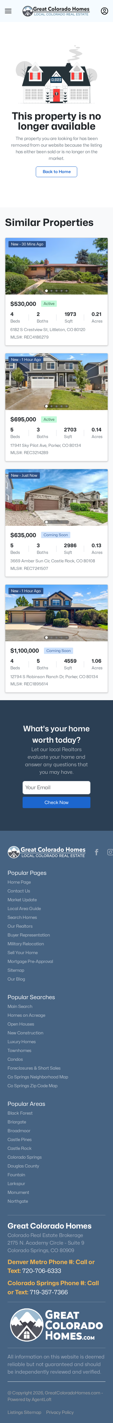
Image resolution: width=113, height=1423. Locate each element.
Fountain (16, 1174)
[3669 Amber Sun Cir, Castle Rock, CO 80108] (56, 497)
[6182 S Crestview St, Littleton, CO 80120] (56, 266)
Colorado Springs (25, 1157)
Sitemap (16, 970)
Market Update (22, 899)
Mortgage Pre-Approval (30, 961)
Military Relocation (26, 943)
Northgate (18, 1201)
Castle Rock (20, 1148)
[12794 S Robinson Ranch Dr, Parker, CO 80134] (56, 613)
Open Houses (21, 1023)
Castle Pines (20, 1139)
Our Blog (16, 978)
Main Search (20, 1006)
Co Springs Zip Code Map (32, 1085)
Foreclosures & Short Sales (34, 1068)
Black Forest (20, 1113)
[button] (8, 11)
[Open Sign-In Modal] (104, 11)
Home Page (19, 882)
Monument (18, 1192)
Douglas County (23, 1165)
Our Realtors (20, 926)
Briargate (17, 1121)
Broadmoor (19, 1130)
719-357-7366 (49, 1292)
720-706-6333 (41, 1270)
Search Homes (22, 917)
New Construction (25, 1032)
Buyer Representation (29, 934)
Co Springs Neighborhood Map (38, 1076)
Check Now (56, 802)
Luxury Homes (22, 1041)
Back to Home (57, 171)
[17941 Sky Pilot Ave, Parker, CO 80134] (56, 381)
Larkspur (16, 1183)
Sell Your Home (23, 952)
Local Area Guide (24, 908)
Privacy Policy (60, 1412)
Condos (15, 1059)
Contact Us (19, 890)
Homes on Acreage (26, 1015)
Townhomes (19, 1050)
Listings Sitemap (24, 1412)
